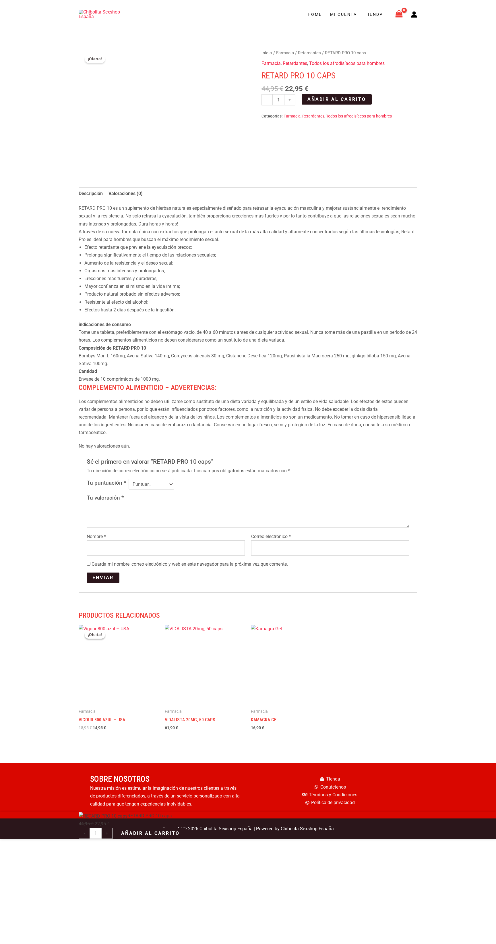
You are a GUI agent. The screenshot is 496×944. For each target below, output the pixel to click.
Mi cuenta (343, 14)
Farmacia (285, 52)
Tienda (374, 14)
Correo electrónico (271, 536)
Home (315, 14)
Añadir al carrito (336, 99)
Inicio (266, 52)
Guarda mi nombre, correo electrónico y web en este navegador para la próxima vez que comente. (190, 564)
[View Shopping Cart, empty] (399, 14)
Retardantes (309, 52)
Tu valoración (105, 497)
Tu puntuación (106, 482)
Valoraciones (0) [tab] (125, 193)
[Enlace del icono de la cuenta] (414, 14)
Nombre (96, 536)
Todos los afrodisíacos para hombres (347, 63)
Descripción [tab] (91, 193)
